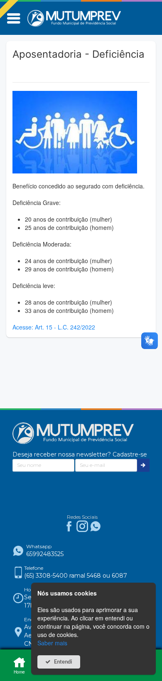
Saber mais (52, 643)
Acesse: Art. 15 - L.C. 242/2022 (53, 327)
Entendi (63, 662)
